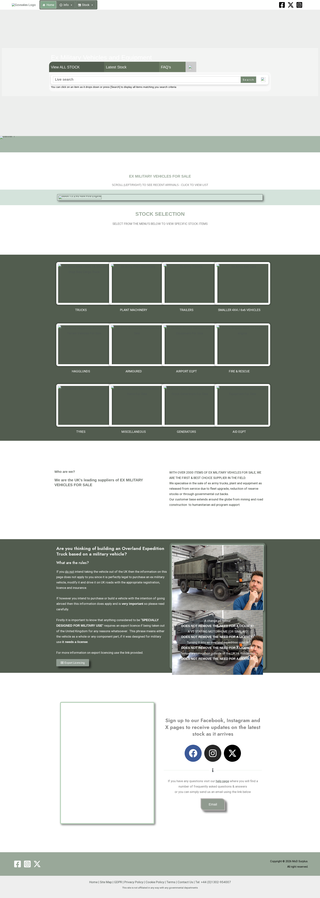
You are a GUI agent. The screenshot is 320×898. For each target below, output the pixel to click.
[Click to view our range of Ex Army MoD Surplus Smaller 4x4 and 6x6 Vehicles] (242, 283)
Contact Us (185, 882)
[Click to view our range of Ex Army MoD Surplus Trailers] (189, 283)
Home (50, 5)
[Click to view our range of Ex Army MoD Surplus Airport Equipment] (189, 344)
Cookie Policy (155, 882)
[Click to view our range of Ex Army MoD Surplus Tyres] (84, 405)
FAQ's (166, 67)
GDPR (118, 882)
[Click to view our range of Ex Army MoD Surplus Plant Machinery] (137, 283)
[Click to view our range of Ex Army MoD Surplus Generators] (189, 405)
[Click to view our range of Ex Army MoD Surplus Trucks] (84, 283)
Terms (170, 882)
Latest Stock (116, 67)
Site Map (106, 882)
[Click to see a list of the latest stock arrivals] (160, 197)
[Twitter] (37, 864)
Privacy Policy (133, 882)
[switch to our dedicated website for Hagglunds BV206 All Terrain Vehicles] (84, 344)
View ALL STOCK (65, 67)
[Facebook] (282, 5)
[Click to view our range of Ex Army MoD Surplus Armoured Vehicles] (137, 344)
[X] (290, 5)
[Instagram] (299, 5)
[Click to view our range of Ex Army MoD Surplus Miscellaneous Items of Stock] (137, 405)
